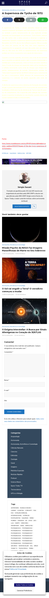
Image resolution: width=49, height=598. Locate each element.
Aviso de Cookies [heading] (24, 553)
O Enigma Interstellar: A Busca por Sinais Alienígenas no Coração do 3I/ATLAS (24, 331)
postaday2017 (27, 533)
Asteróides (15, 508)
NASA (22, 525)
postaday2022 (16, 541)
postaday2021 (27, 538)
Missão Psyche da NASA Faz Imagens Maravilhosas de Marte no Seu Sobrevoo (23, 249)
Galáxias (13, 153)
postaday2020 (16, 538)
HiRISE (32, 518)
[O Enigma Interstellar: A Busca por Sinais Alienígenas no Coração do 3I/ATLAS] (24, 311)
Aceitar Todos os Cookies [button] (24, 585)
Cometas (20, 510)
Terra (31, 548)
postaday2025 (27, 543)
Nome (6, 380)
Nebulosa (21, 153)
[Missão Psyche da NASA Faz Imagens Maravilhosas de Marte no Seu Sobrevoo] (24, 229)
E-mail (6, 390)
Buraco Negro (25, 508)
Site (5, 400)
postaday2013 (16, 530)
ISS (26, 520)
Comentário (8, 352)
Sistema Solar (24, 546)
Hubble (13, 520)
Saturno (14, 546)
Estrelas (5, 153)
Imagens (21, 520)
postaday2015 (16, 533)
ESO (12, 513)
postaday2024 (16, 543)
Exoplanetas (15, 518)
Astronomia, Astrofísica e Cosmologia (13, 10)
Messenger (15, 525)
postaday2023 (27, 541)
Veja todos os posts (22, 206)
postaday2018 (16, 535)
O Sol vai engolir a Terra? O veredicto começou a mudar (22, 290)
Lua (12, 523)
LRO (35, 520)
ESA (35, 510)
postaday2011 (16, 528)
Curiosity (28, 510)
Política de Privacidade (17, 569)
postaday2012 (27, 528)
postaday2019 (27, 535)
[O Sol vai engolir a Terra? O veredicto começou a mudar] (24, 270)
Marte (17, 523)
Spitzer (28, 153)
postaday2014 (27, 530)
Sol (31, 546)
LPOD (30, 520)
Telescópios (23, 548)
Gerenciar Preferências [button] (24, 590)
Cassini (13, 510)
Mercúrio (24, 523)
